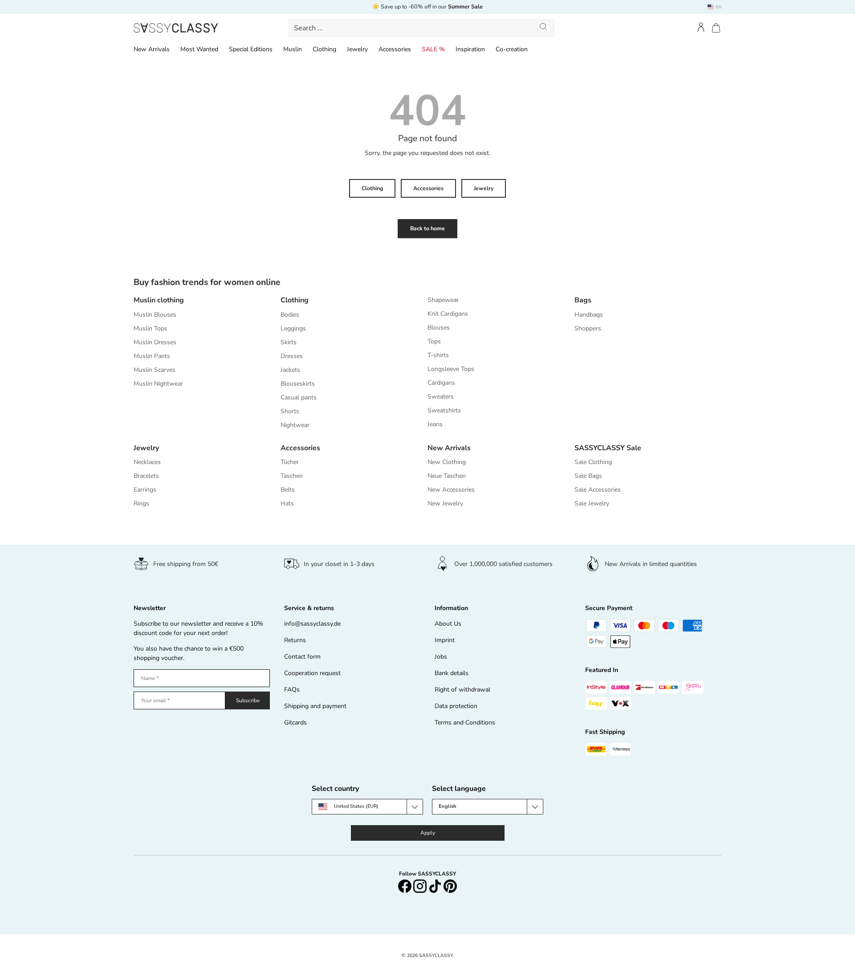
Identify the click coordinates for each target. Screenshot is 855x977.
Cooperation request (312, 673)
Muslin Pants (152, 356)
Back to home (427, 228)
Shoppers (587, 328)
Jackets (290, 370)
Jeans (435, 424)
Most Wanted (199, 49)
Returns (295, 640)
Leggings (293, 328)
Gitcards (295, 722)
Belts (288, 489)
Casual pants (299, 397)
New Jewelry (445, 503)
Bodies (290, 314)
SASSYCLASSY (435, 955)
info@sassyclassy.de (312, 623)
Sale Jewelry (591, 503)
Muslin (292, 49)
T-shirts (438, 355)
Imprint (445, 640)
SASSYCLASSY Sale (607, 448)
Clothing (324, 49)
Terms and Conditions (465, 722)
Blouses (439, 327)
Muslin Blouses (155, 314)
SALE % (433, 49)
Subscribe (248, 700)
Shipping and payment (315, 706)
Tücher (290, 462)
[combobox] (422, 28)
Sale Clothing (593, 462)
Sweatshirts (444, 410)
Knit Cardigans (448, 313)
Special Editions (251, 49)
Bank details (451, 673)
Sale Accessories (597, 489)
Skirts (289, 342)
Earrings (145, 489)
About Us (448, 623)
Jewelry (357, 49)
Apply (427, 832)
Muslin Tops (150, 328)
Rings (141, 503)
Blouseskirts (298, 383)
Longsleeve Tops (451, 369)
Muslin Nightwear (158, 383)
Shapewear (443, 300)
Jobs (441, 656)
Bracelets (146, 476)
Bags (582, 300)
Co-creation (512, 49)
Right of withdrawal (462, 689)
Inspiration (470, 49)
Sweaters (441, 396)
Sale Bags (588, 476)
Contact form (302, 656)
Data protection (456, 706)
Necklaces (147, 462)
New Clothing (447, 462)
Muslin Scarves (154, 370)
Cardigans (441, 383)
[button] (716, 28)
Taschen (292, 476)
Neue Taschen (447, 476)
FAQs (292, 689)
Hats (287, 503)
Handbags (588, 314)
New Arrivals (152, 49)
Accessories (395, 49)
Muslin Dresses (155, 342)
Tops (434, 341)
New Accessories (451, 489)
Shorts (290, 411)
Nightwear (295, 425)
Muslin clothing (159, 300)
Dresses (292, 356)
